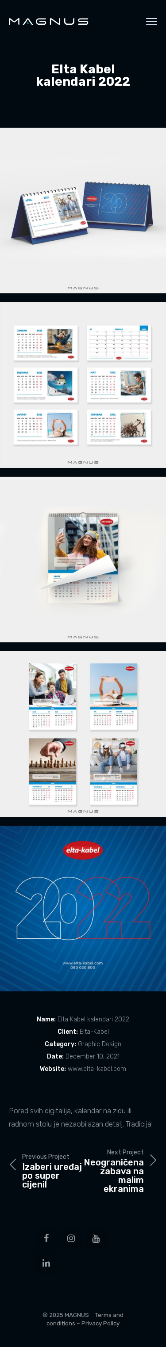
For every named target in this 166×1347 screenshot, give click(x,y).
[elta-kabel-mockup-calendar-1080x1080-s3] (83, 559)
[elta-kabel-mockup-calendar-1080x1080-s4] (83, 734)
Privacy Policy (100, 1323)
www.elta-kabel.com (97, 1069)
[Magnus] (49, 21)
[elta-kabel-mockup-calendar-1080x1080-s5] (83, 908)
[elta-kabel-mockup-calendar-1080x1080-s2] (83, 385)
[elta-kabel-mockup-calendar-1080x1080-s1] (83, 210)
